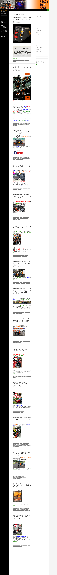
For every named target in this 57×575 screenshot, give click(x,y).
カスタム (29, 65)
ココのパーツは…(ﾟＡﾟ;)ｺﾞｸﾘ (21, 132)
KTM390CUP (23, 17)
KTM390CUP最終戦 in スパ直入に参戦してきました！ (22, 453)
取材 (21, 66)
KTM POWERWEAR (16, 510)
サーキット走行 (18, 130)
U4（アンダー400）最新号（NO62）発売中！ (21, 349)
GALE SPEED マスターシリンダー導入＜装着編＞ (22, 197)
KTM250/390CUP (20, 17)
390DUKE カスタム (25, 123)
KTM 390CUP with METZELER (17, 445)
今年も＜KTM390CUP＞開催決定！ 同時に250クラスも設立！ (22, 320)
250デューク (18, 123)
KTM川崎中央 (19, 124)
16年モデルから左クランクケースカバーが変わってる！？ (21, 165)
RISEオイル (28, 124)
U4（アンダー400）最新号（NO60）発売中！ (21, 384)
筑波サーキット (15, 125)
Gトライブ (25, 158)
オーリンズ (15, 446)
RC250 (22, 65)
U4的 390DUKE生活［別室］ (5, 10)
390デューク (29, 123)
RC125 (14, 159)
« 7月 (36, 64)
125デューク (18, 157)
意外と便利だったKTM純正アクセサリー (22, 485)
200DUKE (21, 157)
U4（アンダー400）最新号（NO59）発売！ (21, 517)
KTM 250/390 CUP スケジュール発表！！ (21, 264)
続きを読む (15, 58)
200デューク (24, 157)
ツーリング (15, 377)
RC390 (29, 17)
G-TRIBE (25, 135)
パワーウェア (21, 483)
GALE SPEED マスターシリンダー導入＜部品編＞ (22, 226)
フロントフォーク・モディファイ (22, 420)
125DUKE (15, 157)
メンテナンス (21, 130)
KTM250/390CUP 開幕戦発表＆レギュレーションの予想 (22, 291)
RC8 (13, 483)
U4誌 (25, 65)
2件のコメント (19, 266)
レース (19, 66)
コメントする (19, 22)
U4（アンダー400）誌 (19, 231)
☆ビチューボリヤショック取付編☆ (22, 20)
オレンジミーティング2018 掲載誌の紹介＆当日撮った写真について (4, 25)
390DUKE (16, 17)
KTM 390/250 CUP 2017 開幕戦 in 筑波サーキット (22, 68)
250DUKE (14, 17)
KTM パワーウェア (20, 510)
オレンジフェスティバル (16, 478)
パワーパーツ (17, 66)
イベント (27, 65)
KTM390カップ (26, 17)
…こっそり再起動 (3, 26)
